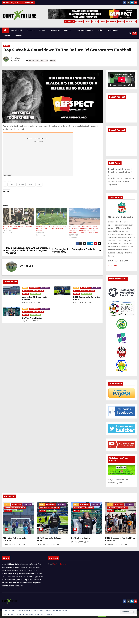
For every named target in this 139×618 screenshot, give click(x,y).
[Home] (5, 30)
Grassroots (79, 21)
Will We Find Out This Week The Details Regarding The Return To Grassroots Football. (51, 228)
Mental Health (111, 21)
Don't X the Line (59, 564)
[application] (121, 79)
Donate (7, 36)
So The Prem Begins (32, 318)
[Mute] (129, 85)
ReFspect (68, 30)
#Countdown (33, 61)
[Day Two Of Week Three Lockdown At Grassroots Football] (18, 216)
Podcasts (30, 30)
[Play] (111, 85)
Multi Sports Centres (85, 30)
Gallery (100, 30)
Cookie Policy (47, 614)
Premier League (131, 21)
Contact (18, 36)
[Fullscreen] (132, 85)
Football (95, 21)
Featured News (34, 287)
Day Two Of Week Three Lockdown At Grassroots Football (17, 227)
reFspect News (35, 294)
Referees (102, 21)
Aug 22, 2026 (78, 302)
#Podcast (44, 61)
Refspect (87, 21)
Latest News (55, 30)
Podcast (121, 21)
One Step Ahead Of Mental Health (33, 291)
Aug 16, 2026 (113, 544)
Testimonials (113, 30)
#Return (53, 61)
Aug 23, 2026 (27, 302)
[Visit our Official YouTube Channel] (121, 470)
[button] (130, 33)
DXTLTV (42, 30)
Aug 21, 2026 (27, 321)
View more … (113, 265)
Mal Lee (17, 58)
